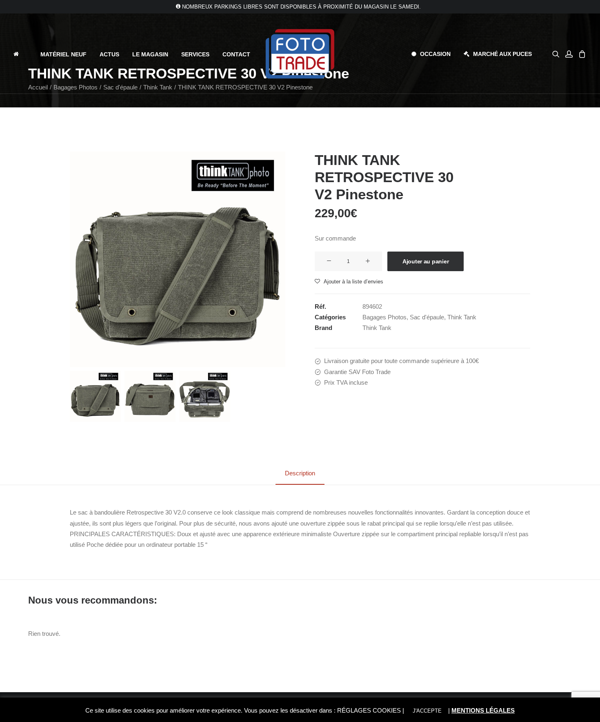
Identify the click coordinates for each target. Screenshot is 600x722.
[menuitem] (23, 53)
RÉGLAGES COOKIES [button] (369, 710)
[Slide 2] (150, 396)
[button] (557, 53)
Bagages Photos (384, 317)
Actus (109, 54)
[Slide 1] (95, 396)
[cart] (581, 53)
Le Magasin (150, 54)
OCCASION (435, 54)
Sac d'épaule (427, 317)
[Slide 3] (204, 396)
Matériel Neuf (63, 54)
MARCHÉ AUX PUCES (502, 54)
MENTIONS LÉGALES (483, 710)
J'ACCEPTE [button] (427, 711)
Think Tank (461, 317)
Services (195, 54)
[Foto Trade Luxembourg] (300, 53)
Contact (236, 54)
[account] (569, 53)
